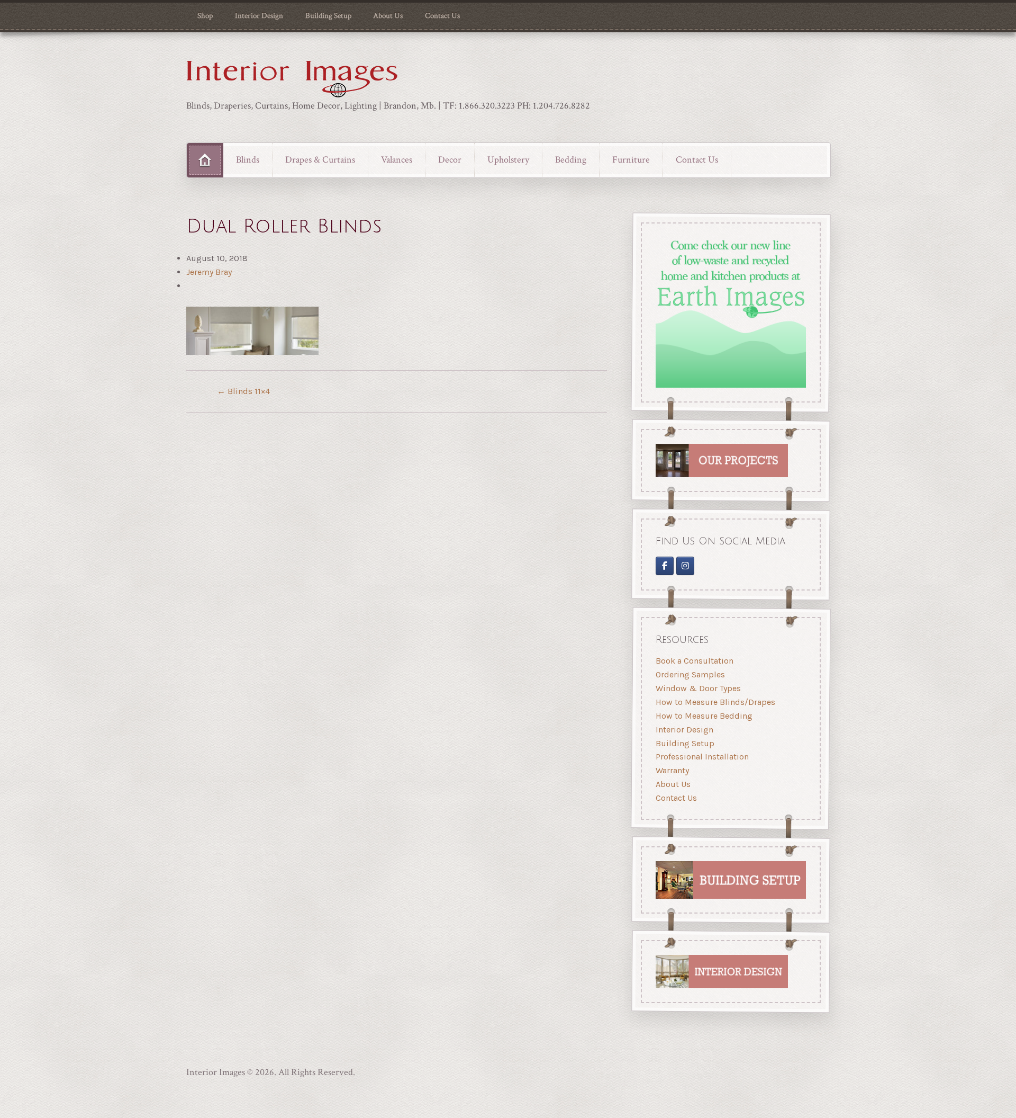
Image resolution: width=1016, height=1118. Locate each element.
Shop (205, 16)
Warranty (672, 771)
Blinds (247, 160)
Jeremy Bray (209, 272)
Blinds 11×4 (243, 391)
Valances (396, 160)
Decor (449, 160)
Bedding (570, 160)
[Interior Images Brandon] (686, 566)
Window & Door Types (698, 688)
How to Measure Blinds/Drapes (715, 702)
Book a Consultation (694, 661)
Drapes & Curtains (320, 160)
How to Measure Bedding (704, 716)
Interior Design (259, 16)
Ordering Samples (690, 675)
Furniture (631, 160)
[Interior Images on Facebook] (665, 566)
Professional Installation (702, 757)
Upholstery (508, 160)
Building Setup (328, 16)
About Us (388, 16)
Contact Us (442, 16)
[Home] (205, 160)
